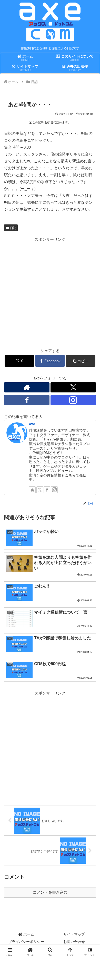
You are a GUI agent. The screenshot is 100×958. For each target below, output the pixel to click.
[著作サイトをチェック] (26, 387)
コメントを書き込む (50, 892)
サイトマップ (74, 934)
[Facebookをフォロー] (26, 400)
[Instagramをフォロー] (73, 400)
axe (32, 424)
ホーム (28, 934)
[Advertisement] (50, 292)
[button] (80, 361)
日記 (13, 227)
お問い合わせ (74, 941)
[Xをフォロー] (73, 387)
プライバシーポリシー (26, 941)
